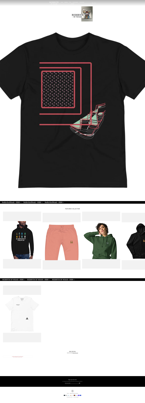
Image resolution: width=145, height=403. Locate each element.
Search (68, 393)
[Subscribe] (79, 383)
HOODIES (66, 2)
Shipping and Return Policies (74, 393)
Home (62, 2)
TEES (70, 2)
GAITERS (72, 3)
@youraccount (75, 352)
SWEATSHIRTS (75, 2)
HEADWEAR (82, 2)
